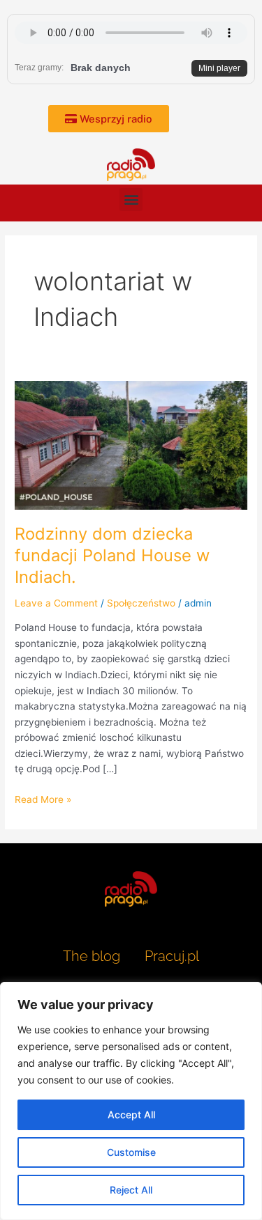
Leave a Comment (56, 603)
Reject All (131, 1190)
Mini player (219, 68)
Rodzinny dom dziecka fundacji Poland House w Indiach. (112, 555)
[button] (131, 199)
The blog (93, 956)
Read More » (43, 798)
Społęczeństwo (141, 603)
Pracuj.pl (172, 956)
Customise (131, 1152)
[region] (131, 1101)
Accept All (131, 1114)
